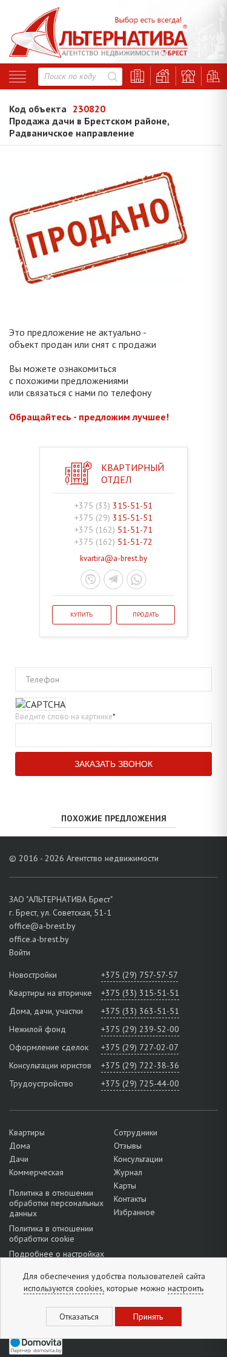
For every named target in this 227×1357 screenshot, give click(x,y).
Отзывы (128, 1145)
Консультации (138, 1158)
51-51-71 (113, 529)
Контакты (130, 1198)
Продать (146, 614)
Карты (125, 1185)
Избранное (134, 1212)
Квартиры (27, 1132)
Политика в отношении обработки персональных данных (56, 1203)
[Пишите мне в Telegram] (113, 579)
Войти (19, 952)
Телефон (42, 679)
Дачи (18, 1158)
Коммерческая (36, 1172)
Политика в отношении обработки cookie (51, 1233)
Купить (81, 614)
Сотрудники (135, 1132)
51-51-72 (113, 541)
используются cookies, (64, 1288)
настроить (185, 1288)
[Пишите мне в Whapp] (136, 579)
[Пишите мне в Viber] (90, 579)
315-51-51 (113, 505)
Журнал (128, 1172)
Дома (19, 1145)
